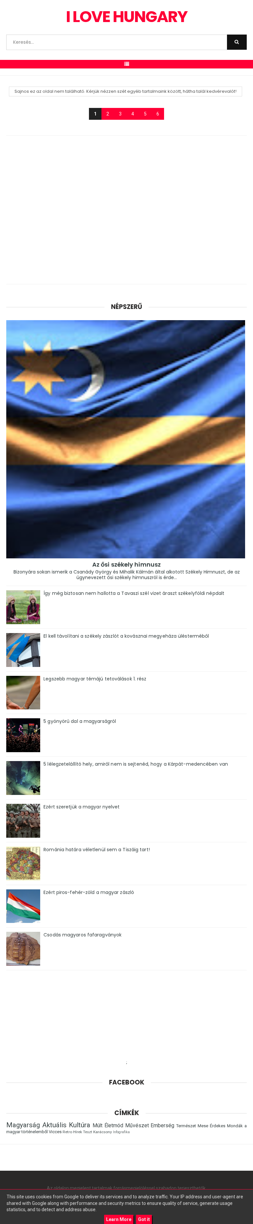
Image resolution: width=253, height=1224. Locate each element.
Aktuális (54, 1125)
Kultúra (79, 1125)
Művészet (137, 1126)
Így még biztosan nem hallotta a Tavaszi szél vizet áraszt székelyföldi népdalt (133, 593)
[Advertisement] (126, 212)
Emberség (162, 1126)
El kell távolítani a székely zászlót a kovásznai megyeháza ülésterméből (126, 636)
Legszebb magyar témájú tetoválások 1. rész (94, 679)
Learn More (118, 1219)
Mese (203, 1125)
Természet (186, 1125)
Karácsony (102, 1132)
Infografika (121, 1132)
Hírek (77, 1132)
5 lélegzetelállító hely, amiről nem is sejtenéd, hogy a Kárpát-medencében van (135, 764)
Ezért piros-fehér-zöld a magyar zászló (88, 892)
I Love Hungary (126, 17)
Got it (144, 1219)
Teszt (87, 1132)
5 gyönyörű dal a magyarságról (79, 721)
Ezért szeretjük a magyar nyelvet (81, 806)
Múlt (97, 1126)
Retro (67, 1132)
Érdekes (217, 1125)
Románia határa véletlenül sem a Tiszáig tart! (96, 849)
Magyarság (23, 1125)
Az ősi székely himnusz (126, 564)
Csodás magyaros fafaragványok (82, 934)
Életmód (113, 1126)
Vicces (55, 1131)
